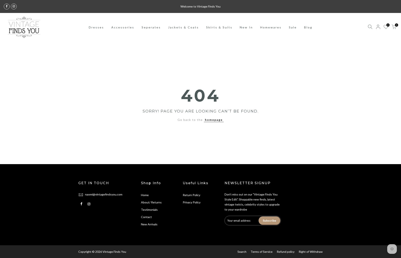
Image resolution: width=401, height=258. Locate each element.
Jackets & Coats (183, 27)
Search (241, 251)
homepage (214, 119)
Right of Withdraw (311, 251)
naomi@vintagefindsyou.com (103, 194)
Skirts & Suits (219, 27)
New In (246, 27)
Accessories (122, 27)
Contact (146, 217)
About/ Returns (151, 202)
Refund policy (285, 251)
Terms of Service (262, 251)
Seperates (151, 27)
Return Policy (191, 195)
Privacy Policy (191, 202)
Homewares (271, 27)
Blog (308, 27)
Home (145, 195)
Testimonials (149, 209)
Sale (293, 27)
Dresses (96, 27)
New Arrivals (149, 224)
